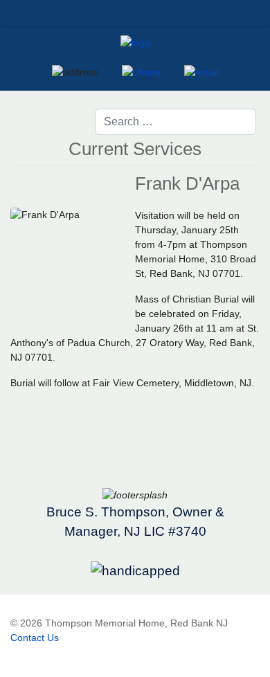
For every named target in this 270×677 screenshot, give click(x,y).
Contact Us (34, 637)
